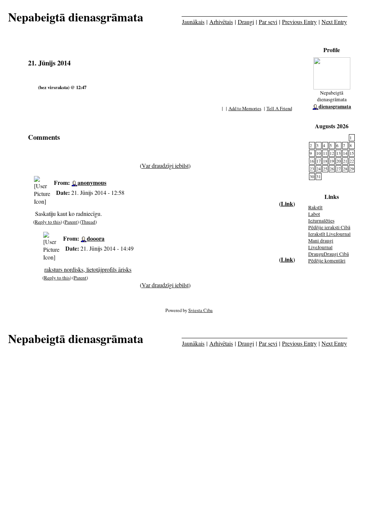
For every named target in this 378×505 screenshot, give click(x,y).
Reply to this (48, 221)
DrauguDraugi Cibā (328, 254)
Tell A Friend (279, 108)
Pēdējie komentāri (327, 260)
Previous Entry (299, 22)
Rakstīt (315, 207)
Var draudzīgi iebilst (165, 165)
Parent (71, 221)
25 (325, 169)
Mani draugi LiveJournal (320, 244)
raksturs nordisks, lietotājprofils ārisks (87, 269)
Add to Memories (244, 108)
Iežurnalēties (321, 220)
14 (345, 153)
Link (287, 203)
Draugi (246, 22)
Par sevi (268, 22)
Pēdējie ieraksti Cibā (329, 227)
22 (352, 161)
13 (338, 153)
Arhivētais (221, 22)
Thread (88, 221)
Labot (314, 214)
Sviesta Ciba (200, 310)
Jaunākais (193, 22)
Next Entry (334, 22)
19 (332, 161)
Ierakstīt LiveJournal (329, 234)
